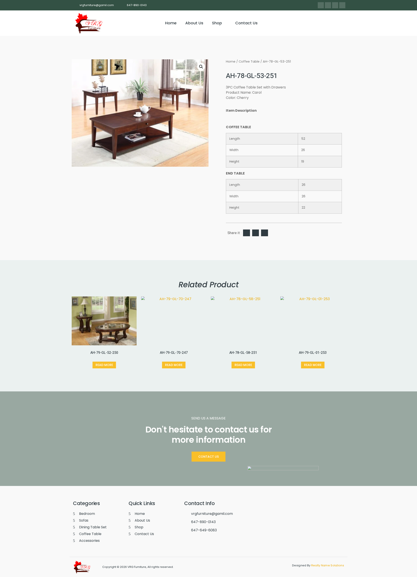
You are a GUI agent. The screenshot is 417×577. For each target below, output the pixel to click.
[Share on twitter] (255, 232)
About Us (194, 23)
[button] (219, 23)
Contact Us (246, 23)
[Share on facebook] (246, 232)
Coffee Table (249, 61)
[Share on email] (264, 232)
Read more (104, 365)
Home (171, 23)
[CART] (339, 23)
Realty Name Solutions (327, 565)
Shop (217, 23)
